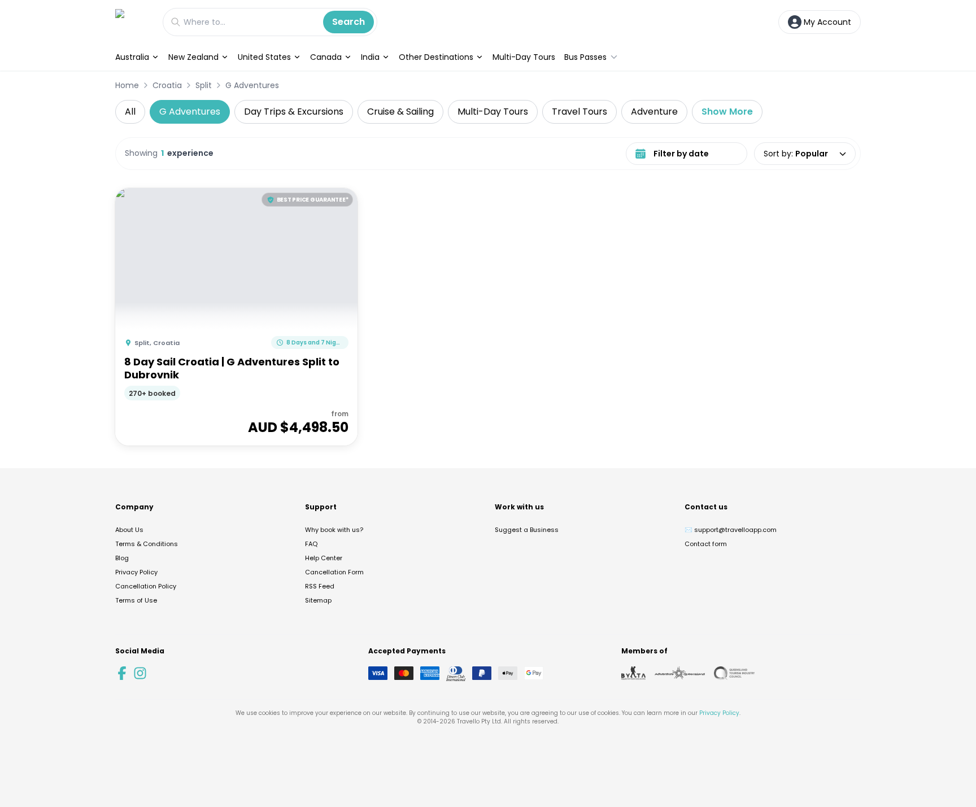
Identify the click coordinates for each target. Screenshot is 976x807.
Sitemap (318, 600)
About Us (129, 529)
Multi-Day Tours (524, 57)
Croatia (167, 85)
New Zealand (193, 57)
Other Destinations (436, 57)
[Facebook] (122, 673)
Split (203, 85)
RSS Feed (319, 586)
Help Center (323, 557)
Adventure (654, 111)
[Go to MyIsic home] (133, 21)
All (130, 111)
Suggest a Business (527, 529)
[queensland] (734, 673)
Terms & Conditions (146, 543)
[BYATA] (633, 673)
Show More (727, 111)
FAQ (311, 543)
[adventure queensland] (680, 673)
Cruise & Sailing (400, 111)
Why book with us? (334, 529)
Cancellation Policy (145, 586)
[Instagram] (140, 673)
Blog (122, 557)
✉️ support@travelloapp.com (731, 529)
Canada (326, 57)
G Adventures (252, 85)
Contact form (706, 543)
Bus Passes (585, 57)
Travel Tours (579, 111)
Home (127, 85)
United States (264, 57)
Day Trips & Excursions (293, 111)
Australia (132, 57)
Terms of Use (136, 600)
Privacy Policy (136, 572)
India (370, 57)
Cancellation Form (334, 572)
